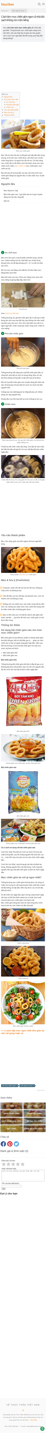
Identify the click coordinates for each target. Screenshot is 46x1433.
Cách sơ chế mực (12, 313)
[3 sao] (13, 1164)
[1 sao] (4, 1164)
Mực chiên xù (34, 1106)
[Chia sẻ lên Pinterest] (10, 1144)
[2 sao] (8, 1164)
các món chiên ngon (9, 1085)
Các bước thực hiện (11, 99)
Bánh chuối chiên (12, 1113)
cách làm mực (24, 574)
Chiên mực (10, 107)
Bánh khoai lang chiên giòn (12, 1121)
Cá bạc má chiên (34, 1121)
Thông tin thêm (9, 115)
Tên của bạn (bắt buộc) (10, 1183)
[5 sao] (22, 1164)
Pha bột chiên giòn (12, 105)
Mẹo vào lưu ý (9, 112)
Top (42, 1429)
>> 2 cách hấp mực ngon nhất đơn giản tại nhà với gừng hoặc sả (22, 1031)
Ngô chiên (11, 1129)
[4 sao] (18, 1164)
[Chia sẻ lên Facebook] (3, 1144)
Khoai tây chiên (34, 1113)
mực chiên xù (20, 166)
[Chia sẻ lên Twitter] (16, 1144)
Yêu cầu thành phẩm (11, 110)
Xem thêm (33, 1420)
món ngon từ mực (26, 1085)
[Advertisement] (23, 67)
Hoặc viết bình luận (9, 1169)
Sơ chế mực (10, 102)
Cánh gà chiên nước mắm (35, 1129)
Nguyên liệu (8, 97)
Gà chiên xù (11, 1106)
